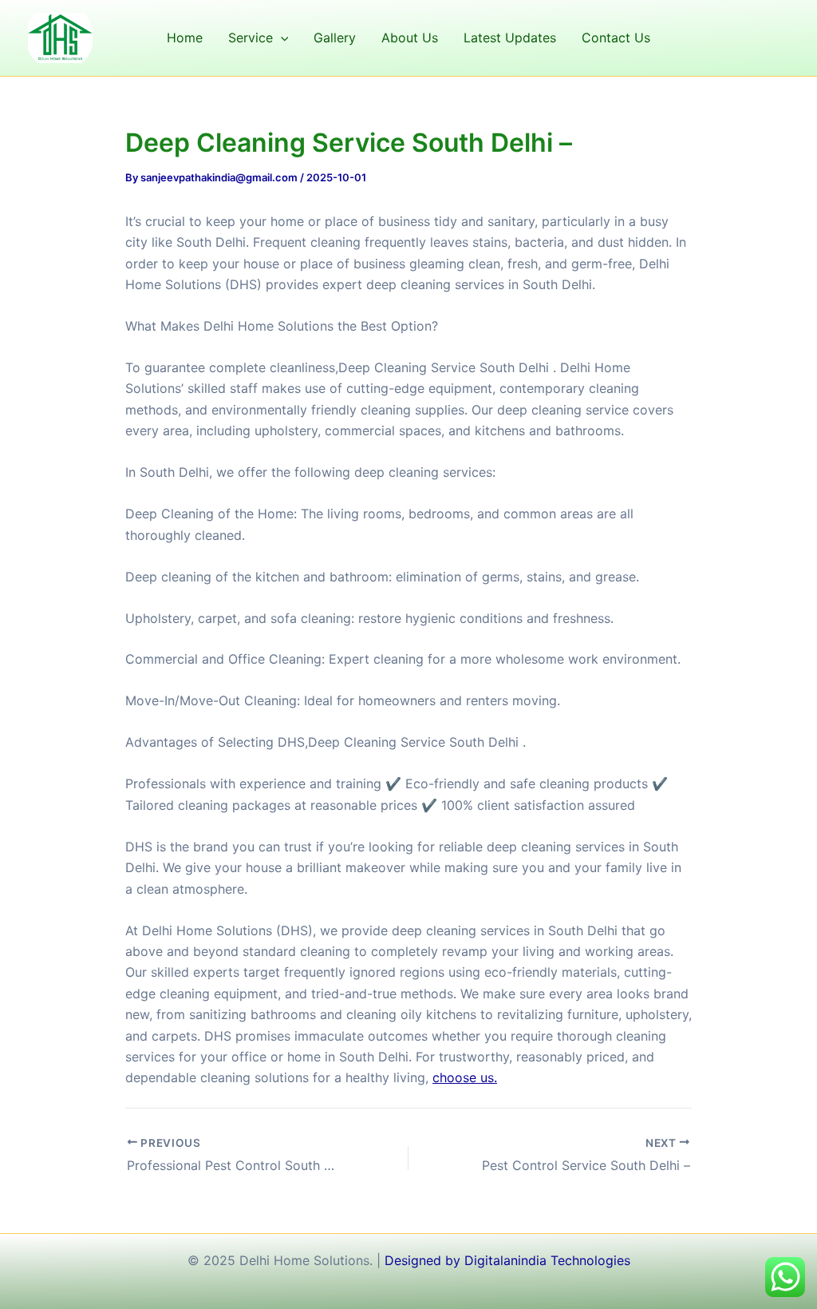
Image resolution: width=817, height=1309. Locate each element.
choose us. (464, 1077)
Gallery (335, 38)
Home (185, 38)
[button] (281, 37)
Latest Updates (510, 38)
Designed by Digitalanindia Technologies (507, 1260)
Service (250, 38)
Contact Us (616, 38)
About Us (409, 38)
